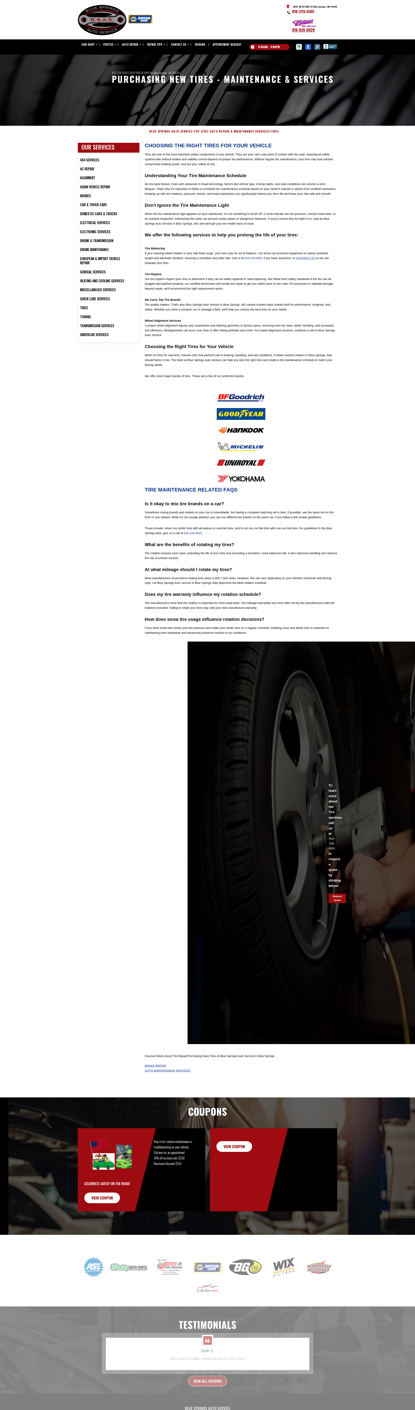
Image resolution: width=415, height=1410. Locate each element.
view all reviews (207, 1373)
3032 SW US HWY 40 (141, 73)
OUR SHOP (88, 44)
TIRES (274, 131)
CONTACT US (178, 44)
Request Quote (337, 898)
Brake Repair (155, 1065)
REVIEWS (200, 44)
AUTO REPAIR (130, 44)
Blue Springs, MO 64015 (166, 73)
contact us (305, 258)
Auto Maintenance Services (167, 1070)
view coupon (102, 1198)
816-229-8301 (303, 11)
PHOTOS (108, 44)
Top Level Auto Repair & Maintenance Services (231, 131)
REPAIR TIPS (154, 44)
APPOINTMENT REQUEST (227, 44)
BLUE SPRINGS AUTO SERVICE (170, 131)
